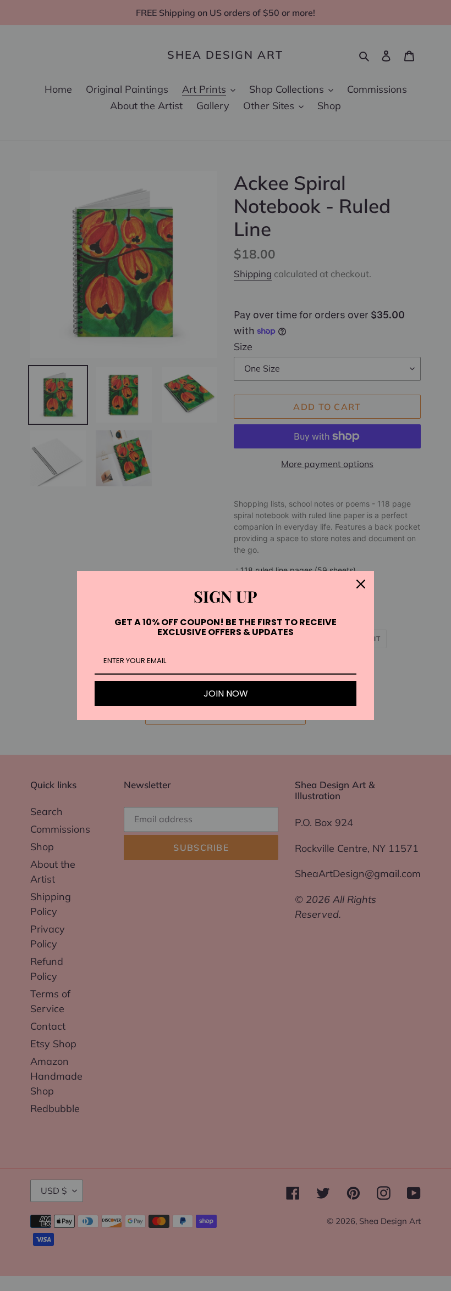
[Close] (361, 584)
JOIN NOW (226, 693)
